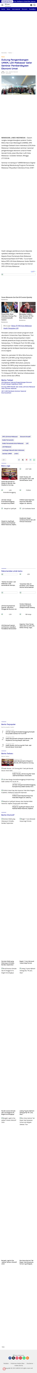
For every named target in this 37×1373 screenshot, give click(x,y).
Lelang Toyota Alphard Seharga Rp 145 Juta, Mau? (27, 1112)
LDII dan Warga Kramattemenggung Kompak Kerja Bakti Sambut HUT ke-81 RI (8, 501)
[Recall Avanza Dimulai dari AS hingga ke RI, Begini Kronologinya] (9, 1038)
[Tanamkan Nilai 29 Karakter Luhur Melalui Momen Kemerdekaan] (28, 577)
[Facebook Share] (19, 459)
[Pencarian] (34, 5)
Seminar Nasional (13, 72)
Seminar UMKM (7, 453)
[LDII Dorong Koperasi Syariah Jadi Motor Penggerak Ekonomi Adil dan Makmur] (9, 598)
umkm (16, 453)
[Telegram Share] (30, 459)
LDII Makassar (6, 447)
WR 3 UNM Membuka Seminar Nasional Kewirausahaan (13, 392)
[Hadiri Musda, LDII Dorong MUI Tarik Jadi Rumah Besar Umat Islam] (28, 471)
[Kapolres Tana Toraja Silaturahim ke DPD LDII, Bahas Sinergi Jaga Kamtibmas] (28, 617)
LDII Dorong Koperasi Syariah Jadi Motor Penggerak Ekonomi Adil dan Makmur (9, 607)
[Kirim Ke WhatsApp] (34, 459)
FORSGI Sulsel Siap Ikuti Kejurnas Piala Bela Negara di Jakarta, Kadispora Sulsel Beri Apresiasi (27, 501)
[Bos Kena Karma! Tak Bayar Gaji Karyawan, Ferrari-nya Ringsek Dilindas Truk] (28, 1188)
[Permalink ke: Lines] (2, 72)
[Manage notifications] (4, 1368)
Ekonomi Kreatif (25, 436)
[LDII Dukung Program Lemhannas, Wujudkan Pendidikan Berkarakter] (9, 618)
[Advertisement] (18, 29)
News (3, 57)
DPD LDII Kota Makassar (10, 436)
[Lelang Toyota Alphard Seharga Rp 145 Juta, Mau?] (28, 1038)
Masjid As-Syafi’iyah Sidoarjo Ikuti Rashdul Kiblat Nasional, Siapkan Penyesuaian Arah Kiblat (9, 523)
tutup (3, 1347)
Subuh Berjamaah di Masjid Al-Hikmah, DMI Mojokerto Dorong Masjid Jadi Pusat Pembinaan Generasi (8, 483)
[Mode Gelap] (31, 5)
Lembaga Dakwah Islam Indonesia (13, 450)
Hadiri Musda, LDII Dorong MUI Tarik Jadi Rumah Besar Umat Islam (27, 478)
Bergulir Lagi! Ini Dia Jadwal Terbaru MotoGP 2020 (9, 1262)
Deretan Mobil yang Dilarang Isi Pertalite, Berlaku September (7, 963)
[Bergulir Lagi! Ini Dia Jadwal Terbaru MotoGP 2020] (9, 1188)
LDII (27, 443)
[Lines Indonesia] (10, 5)
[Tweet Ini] (22, 459)
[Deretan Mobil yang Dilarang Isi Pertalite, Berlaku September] (9, 889)
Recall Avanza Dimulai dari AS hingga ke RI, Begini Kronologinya (8, 1112)
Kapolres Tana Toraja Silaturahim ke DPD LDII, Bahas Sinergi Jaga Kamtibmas (27, 626)
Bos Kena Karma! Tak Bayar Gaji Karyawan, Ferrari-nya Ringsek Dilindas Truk (27, 1262)
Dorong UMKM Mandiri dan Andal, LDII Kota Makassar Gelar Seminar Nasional (18, 387)
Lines (6, 72)
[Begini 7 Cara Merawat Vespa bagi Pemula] (28, 889)
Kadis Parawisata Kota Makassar (13, 443)
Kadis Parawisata (7, 440)
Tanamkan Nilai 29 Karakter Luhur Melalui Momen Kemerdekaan (27, 585)
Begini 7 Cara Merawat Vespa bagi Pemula (27, 962)
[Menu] (2, 5)
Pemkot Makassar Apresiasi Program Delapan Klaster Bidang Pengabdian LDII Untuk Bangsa (27, 605)
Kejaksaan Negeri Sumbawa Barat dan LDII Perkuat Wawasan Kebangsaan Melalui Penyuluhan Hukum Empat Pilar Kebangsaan (27, 520)
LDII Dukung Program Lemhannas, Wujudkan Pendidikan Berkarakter (9, 627)
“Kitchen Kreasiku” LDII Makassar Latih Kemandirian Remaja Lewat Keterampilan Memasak (8, 583)
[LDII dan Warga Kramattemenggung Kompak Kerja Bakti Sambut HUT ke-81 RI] (9, 493)
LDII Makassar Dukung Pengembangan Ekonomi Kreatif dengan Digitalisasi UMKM (16, 383)
